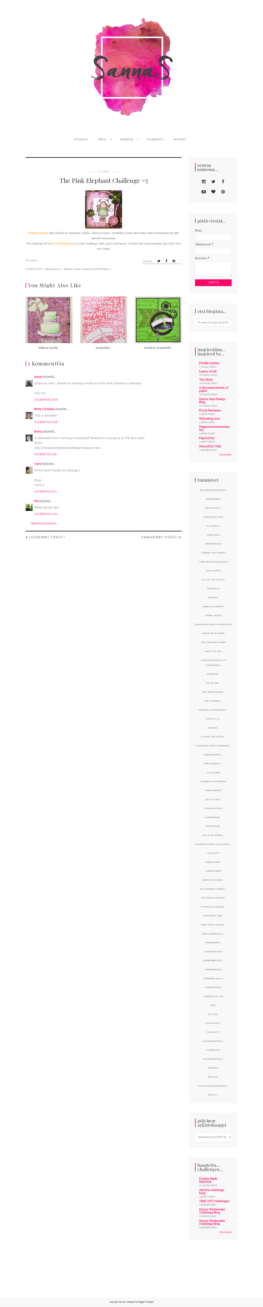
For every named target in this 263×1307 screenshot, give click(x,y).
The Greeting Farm (213, 642)
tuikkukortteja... (213, 1041)
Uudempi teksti (47, 537)
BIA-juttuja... (213, 508)
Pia (36, 501)
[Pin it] (174, 261)
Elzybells (213, 526)
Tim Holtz (206, 380)
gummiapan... (213, 817)
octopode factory (213, 898)
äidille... (213, 1095)
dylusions (213, 772)
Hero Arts (213, 535)
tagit (213, 1005)
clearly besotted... (213, 736)
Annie (38, 377)
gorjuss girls (213, 808)
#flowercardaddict (213, 490)
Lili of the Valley (213, 579)
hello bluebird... (213, 835)
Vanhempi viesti (159, 537)
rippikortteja (213, 951)
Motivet (213, 597)
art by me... (213, 683)
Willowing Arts (209, 419)
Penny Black (213, 615)
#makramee (213, 499)
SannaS (122, 1302)
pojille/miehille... (213, 934)
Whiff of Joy (213, 651)
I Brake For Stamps (213, 553)
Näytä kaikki (225, 454)
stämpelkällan (213, 996)
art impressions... (213, 692)
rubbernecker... (213, 960)
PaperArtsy (206, 438)
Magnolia (52, 269)
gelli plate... (213, 799)
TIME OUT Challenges (214, 1201)
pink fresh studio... (213, 925)
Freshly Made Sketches (208, 1180)
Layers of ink (208, 371)
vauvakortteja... (213, 1059)
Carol (38, 464)
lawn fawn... (213, 862)
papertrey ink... (213, 915)
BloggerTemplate (146, 1302)
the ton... (213, 1014)
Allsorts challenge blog (211, 1192)
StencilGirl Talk (210, 446)
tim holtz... (213, 1032)
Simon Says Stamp (213, 633)
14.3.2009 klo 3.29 (45, 454)
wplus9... (213, 1077)
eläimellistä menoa (213, 781)
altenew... (213, 674)
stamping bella (213, 978)
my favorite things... (213, 889)
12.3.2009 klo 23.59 (46, 400)
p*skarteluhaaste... (213, 907)
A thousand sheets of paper (213, 389)
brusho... (213, 728)
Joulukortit (213, 570)
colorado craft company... (213, 745)
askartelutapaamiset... (213, 710)
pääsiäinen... (213, 942)
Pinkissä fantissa (38, 233)
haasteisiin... (213, 826)
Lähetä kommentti (43, 523)
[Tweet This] (159, 261)
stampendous (213, 969)
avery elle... (213, 719)
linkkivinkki (213, 871)
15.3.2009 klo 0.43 (45, 514)
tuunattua (213, 1050)
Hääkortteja (213, 544)
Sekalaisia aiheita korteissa (86, 269)
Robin (38, 432)
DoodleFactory (213, 517)
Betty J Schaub (44, 409)
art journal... (213, 701)
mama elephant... (213, 880)
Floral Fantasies (210, 410)
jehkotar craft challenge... (213, 844)
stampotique (213, 987)
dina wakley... (213, 763)
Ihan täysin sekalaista (213, 562)
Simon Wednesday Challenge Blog (212, 1211)
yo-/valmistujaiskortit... (213, 1086)
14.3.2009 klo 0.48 (45, 422)
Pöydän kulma (209, 363)
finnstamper (213, 790)
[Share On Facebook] (166, 261)
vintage (213, 1068)
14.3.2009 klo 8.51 (45, 492)
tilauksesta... (213, 1023)
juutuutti (213, 853)
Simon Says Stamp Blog (212, 401)
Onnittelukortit (213, 606)
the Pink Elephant (62, 243)
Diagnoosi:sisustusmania (214, 428)
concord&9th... (213, 754)
